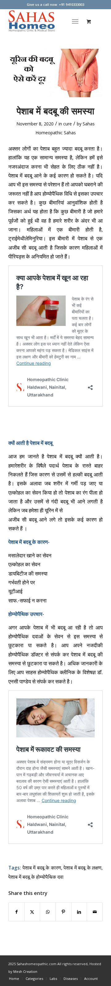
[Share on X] (32, 912)
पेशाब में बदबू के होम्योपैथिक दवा (36, 876)
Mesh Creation (25, 971)
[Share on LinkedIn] (79, 912)
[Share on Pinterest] (63, 912)
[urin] (55, 73)
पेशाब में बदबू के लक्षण (82, 867)
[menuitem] (76, 21)
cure (67, 124)
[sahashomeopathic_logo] (46, 21)
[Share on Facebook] (16, 912)
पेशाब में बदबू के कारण (42, 867)
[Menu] (75, 21)
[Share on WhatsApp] (48, 912)
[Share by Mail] (94, 912)
